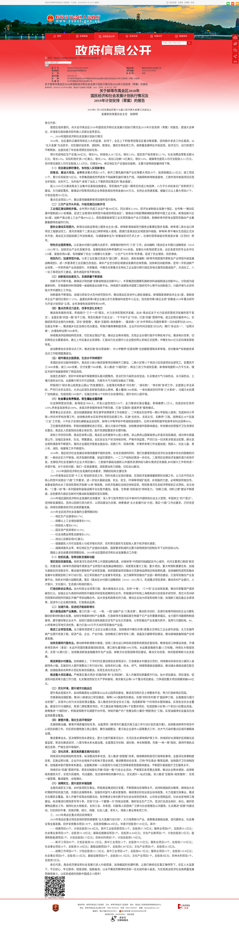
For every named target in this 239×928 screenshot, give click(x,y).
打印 (115, 87)
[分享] (235, 56)
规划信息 (73, 58)
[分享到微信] (228, 3)
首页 (50, 58)
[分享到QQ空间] (237, 3)
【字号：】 (105, 87)
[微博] (235, 44)
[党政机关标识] (56, 908)
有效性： (130, 73)
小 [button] (110, 87)
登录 (192, 2)
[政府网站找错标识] (184, 906)
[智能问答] (235, 37)
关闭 (235, 62)
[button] (180, 2)
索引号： (56, 68)
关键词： (56, 81)
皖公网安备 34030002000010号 (133, 911)
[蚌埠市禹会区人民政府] (73, 18)
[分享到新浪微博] (232, 3)
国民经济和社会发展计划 (90, 58)
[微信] (235, 50)
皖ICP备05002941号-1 (108, 911)
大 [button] (105, 87)
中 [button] (108, 87)
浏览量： (91, 87)
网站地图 (173, 2)
